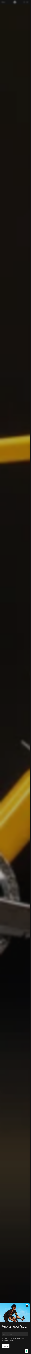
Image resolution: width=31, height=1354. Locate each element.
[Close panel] (27, 1306)
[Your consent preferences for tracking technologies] (26, 1351)
